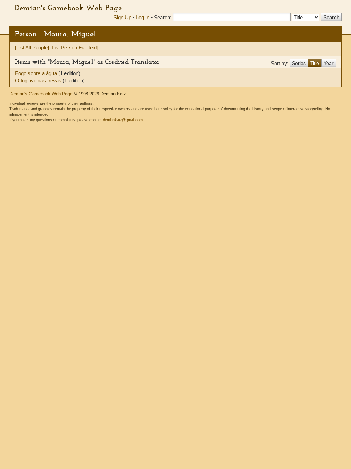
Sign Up (122, 17)
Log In (142, 17)
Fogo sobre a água (36, 73)
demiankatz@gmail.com (123, 120)
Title (314, 63)
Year (329, 63)
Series (299, 63)
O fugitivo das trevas (39, 80)
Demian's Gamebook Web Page (68, 7)
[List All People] (32, 47)
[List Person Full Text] (74, 47)
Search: (162, 17)
